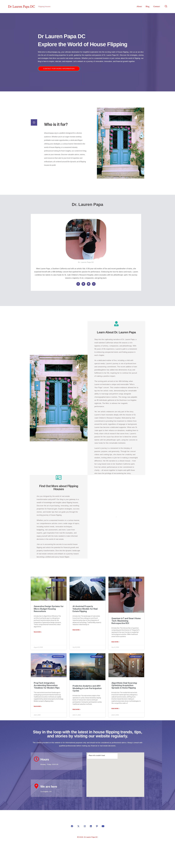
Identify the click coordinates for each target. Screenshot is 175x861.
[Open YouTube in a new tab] (103, 826)
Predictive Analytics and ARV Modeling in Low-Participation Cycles (87, 688)
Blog (147, 6)
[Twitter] (83, 284)
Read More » (38, 632)
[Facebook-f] (78, 284)
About (139, 6)
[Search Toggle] (166, 6)
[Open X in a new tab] (78, 826)
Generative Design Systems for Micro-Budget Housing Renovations (48, 608)
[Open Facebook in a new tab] (72, 826)
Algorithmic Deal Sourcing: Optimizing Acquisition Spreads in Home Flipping (124, 685)
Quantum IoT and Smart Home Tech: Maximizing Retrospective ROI (126, 620)
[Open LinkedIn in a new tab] (91, 826)
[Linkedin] (88, 284)
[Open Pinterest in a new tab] (97, 826)
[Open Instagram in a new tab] (85, 826)
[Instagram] (94, 284)
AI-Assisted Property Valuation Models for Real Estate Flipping (85, 608)
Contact (156, 6)
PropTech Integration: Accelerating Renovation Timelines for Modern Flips (47, 685)
